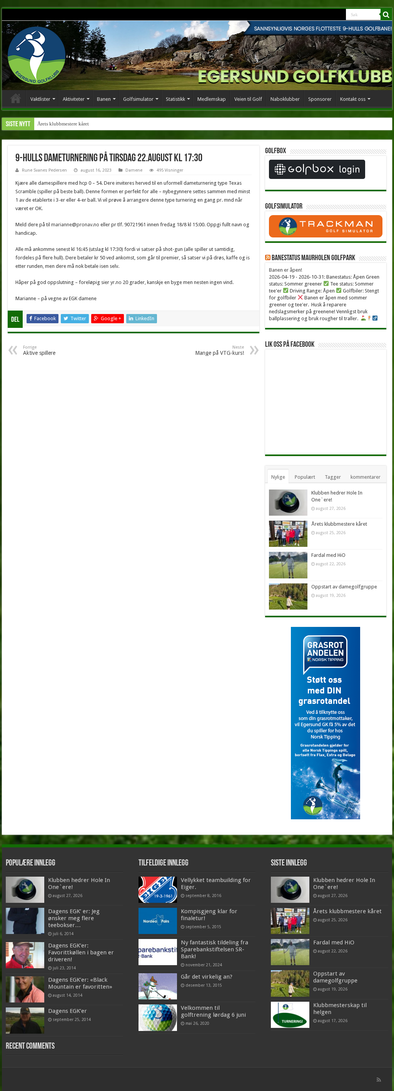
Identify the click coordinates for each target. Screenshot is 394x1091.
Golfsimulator (138, 99)
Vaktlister (40, 99)
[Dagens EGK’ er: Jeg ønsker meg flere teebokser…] (25, 921)
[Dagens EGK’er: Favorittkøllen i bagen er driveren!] (25, 955)
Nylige (278, 477)
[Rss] (379, 1079)
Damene (133, 170)
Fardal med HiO (328, 555)
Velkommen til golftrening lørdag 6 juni (213, 1011)
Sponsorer (320, 99)
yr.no (116, 282)
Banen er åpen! (285, 270)
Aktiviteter (74, 99)
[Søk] (386, 14)
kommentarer (366, 477)
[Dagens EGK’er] (25, 1020)
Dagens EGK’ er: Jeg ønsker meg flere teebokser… (74, 918)
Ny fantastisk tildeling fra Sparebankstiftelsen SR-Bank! (214, 949)
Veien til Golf (248, 99)
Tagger (333, 477)
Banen (104, 99)
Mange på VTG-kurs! (219, 350)
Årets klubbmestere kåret (63, 124)
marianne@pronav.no (75, 224)
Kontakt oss (353, 99)
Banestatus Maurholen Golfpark (313, 258)
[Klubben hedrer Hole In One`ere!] (25, 890)
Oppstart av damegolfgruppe (344, 587)
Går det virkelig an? (206, 976)
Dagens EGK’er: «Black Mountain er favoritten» (80, 983)
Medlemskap (211, 99)
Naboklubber (285, 99)
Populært (305, 477)
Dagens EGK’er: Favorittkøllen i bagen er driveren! (81, 952)
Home (16, 98)
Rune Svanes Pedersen (44, 170)
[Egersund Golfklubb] (36, 54)
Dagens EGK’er (67, 1010)
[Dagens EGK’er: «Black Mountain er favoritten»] (25, 989)
